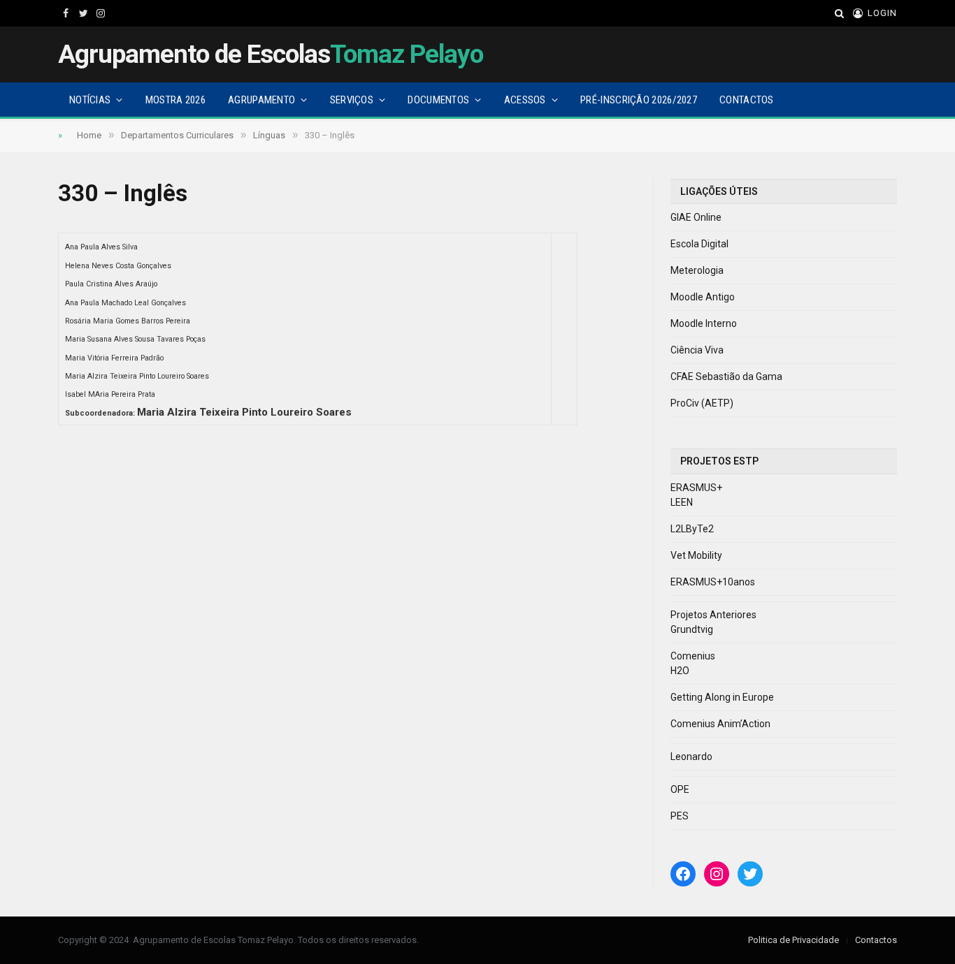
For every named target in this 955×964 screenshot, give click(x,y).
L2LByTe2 (692, 528)
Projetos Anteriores (713, 614)
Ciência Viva (697, 350)
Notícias (89, 100)
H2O (679, 670)
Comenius (692, 656)
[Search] (839, 13)
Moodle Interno (703, 323)
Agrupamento (261, 100)
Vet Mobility (696, 555)
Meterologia (697, 270)
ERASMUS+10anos (712, 581)
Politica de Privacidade (793, 940)
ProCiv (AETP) (701, 403)
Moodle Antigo (702, 296)
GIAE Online (695, 217)
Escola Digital (699, 243)
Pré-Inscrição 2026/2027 (638, 100)
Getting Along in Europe (722, 697)
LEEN (681, 502)
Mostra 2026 (175, 100)
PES (679, 815)
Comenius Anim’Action (720, 723)
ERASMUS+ (696, 487)
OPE (679, 789)
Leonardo (691, 756)
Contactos (746, 100)
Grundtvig (691, 629)
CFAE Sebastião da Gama (726, 376)
